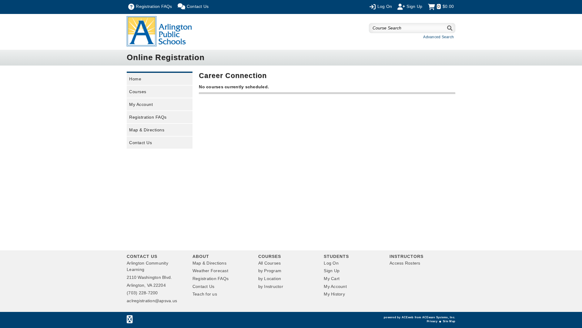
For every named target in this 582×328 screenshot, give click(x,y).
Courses (137, 91)
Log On (331, 263)
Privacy (432, 321)
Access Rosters (405, 263)
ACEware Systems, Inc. (438, 317)
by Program (270, 270)
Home (135, 78)
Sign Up (332, 270)
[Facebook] (129, 320)
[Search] (450, 28)
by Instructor (270, 286)
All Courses (269, 263)
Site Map (449, 321)
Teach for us (204, 294)
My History (334, 294)
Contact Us (140, 142)
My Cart (332, 278)
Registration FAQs (148, 117)
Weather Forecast (210, 270)
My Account (141, 104)
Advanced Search (438, 37)
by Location (269, 278)
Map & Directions (146, 129)
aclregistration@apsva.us (152, 300)
